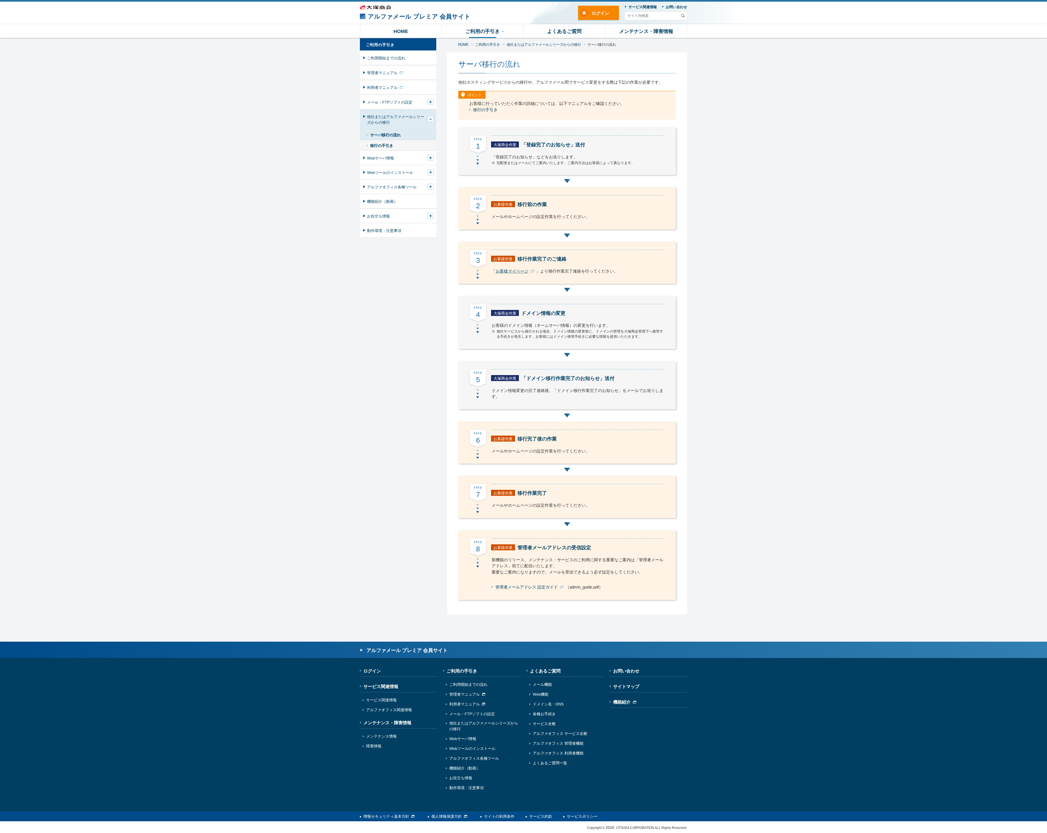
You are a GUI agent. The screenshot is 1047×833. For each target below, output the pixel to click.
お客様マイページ (512, 271)
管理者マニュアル (382, 73)
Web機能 (540, 694)
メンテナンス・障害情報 (387, 722)
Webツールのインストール (390, 172)
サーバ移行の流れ (385, 135)
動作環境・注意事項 (384, 230)
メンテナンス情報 (381, 736)
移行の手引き (485, 109)
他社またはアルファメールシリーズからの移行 (544, 45)
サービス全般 (544, 724)
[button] (483, 31)
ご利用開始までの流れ (386, 58)
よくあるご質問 (545, 671)
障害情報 (373, 746)
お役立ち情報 (378, 216)
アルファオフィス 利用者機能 (558, 753)
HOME (463, 45)
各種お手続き (544, 714)
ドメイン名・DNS (548, 704)
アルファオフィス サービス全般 (560, 733)
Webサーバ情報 (380, 158)
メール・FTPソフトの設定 (390, 102)
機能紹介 (622, 702)
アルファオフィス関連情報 (389, 710)
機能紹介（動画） (382, 201)
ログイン (600, 13)
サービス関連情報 (380, 686)
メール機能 (542, 684)
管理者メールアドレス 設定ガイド (526, 587)
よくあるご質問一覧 (550, 763)
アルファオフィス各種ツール (392, 187)
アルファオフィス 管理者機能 (558, 743)
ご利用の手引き (487, 45)
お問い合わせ (626, 671)
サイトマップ (626, 686)
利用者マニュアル (382, 87)
